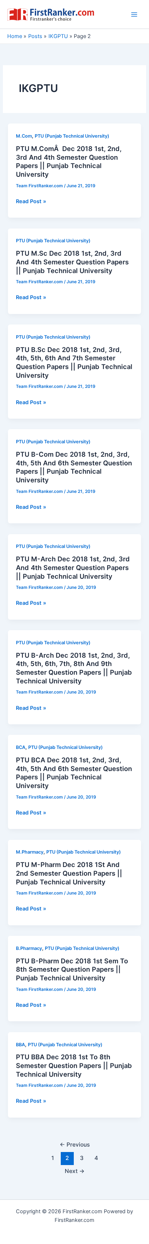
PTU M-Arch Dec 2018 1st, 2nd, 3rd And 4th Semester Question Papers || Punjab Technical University (73, 567)
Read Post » (31, 202)
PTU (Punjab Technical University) (72, 136)
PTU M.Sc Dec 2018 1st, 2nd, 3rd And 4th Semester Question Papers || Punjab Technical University (72, 261)
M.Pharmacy (29, 852)
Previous (75, 1144)
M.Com (24, 136)
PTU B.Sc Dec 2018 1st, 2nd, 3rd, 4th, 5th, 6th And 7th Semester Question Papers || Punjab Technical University (74, 362)
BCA (20, 747)
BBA (20, 1044)
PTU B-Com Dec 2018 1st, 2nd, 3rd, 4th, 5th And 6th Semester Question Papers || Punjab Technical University (74, 467)
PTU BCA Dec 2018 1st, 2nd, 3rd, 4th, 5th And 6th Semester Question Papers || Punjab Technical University (74, 772)
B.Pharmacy (29, 948)
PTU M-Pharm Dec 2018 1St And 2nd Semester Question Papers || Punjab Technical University (69, 872)
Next (75, 1171)
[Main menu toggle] (134, 14)
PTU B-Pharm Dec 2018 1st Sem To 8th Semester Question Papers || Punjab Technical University (72, 969)
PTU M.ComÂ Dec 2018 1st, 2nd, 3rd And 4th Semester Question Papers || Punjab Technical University (69, 161)
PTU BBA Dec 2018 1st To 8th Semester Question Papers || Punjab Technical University (74, 1065)
